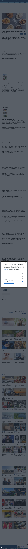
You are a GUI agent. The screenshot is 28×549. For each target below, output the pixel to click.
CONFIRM (9, 283)
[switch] (22, 273)
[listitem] (14, 272)
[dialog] (14, 275)
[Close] (25, 263)
